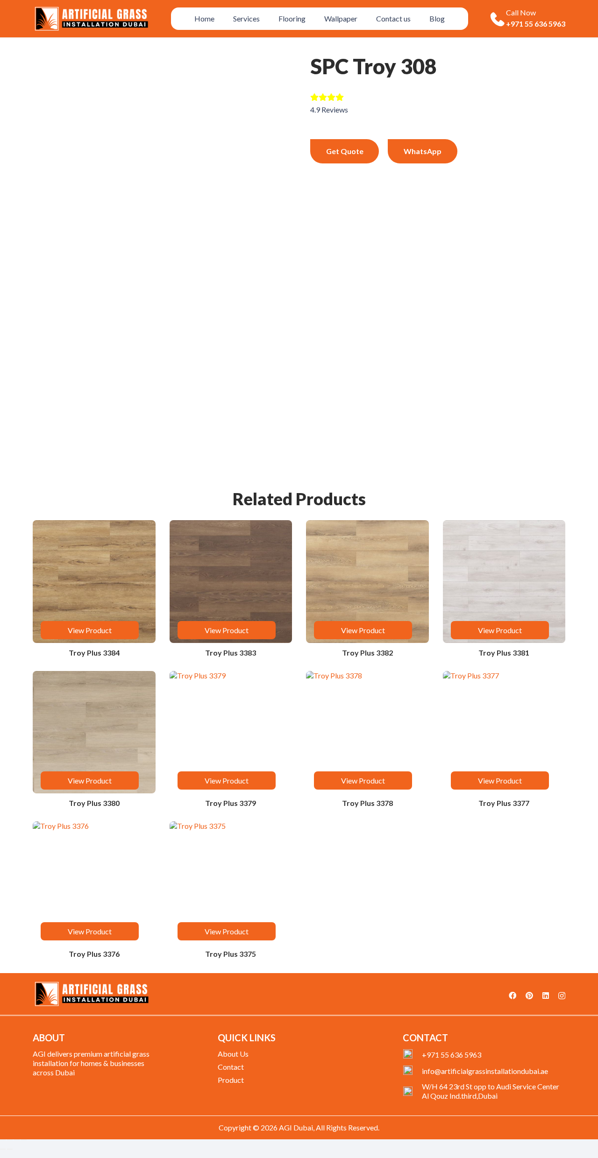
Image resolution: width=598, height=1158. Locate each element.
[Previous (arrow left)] (3, 1149)
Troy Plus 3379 (230, 802)
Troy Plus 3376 (94, 953)
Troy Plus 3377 (503, 802)
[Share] (17, 1139)
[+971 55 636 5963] (412, 1054)
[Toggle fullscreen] (10, 1139)
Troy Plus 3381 (503, 652)
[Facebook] (512, 995)
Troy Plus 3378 (367, 802)
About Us (233, 1053)
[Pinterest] (529, 995)
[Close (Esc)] (24, 1139)
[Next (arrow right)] (10, 1149)
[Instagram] (561, 996)
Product (231, 1079)
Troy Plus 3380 (94, 802)
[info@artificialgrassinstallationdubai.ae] (412, 1071)
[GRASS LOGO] (91, 994)
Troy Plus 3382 (367, 652)
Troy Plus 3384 (94, 652)
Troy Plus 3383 (230, 652)
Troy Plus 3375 (230, 953)
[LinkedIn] (545, 995)
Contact (231, 1066)
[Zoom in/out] (3, 1139)
